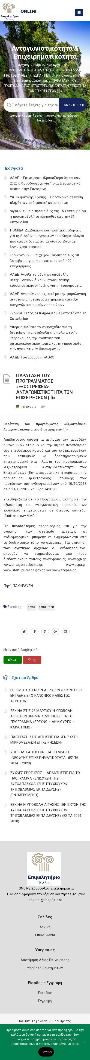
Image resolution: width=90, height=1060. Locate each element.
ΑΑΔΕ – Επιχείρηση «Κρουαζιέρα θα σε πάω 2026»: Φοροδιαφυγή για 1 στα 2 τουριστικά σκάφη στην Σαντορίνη (45, 183)
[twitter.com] (24, 632)
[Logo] (45, 871)
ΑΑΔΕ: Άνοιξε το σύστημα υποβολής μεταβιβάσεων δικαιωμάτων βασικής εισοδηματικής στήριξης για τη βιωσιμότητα (45, 280)
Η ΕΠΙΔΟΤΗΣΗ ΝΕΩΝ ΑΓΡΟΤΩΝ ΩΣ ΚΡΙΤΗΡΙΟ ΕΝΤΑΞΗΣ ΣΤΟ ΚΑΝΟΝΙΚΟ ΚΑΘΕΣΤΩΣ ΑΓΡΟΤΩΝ (46, 695)
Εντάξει (46, 1052)
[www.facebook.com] (35, 632)
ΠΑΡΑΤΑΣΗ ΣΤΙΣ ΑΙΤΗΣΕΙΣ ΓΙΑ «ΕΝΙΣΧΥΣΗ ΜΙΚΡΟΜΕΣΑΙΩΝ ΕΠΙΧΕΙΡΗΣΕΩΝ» (44, 740)
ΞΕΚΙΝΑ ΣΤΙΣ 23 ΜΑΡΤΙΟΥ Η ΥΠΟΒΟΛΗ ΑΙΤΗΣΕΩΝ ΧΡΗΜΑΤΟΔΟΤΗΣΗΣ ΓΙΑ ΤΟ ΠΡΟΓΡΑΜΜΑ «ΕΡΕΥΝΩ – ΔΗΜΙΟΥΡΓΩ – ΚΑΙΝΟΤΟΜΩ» (42, 719)
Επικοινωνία (45, 935)
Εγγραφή (45, 1001)
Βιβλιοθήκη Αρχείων (50, 65)
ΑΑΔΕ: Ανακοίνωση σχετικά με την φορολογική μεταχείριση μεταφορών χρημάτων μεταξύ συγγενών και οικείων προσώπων (48, 299)
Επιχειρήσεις (46, 120)
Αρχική (23, 65)
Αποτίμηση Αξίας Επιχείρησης (45, 960)
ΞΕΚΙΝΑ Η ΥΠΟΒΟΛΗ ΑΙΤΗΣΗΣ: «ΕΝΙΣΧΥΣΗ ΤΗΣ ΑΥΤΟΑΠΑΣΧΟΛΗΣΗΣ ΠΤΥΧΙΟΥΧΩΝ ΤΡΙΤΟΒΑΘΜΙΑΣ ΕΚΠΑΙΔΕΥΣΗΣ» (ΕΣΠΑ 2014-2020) (48, 813)
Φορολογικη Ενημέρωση (62, 115)
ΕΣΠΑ (31, 607)
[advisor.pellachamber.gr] (66, 632)
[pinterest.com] (45, 632)
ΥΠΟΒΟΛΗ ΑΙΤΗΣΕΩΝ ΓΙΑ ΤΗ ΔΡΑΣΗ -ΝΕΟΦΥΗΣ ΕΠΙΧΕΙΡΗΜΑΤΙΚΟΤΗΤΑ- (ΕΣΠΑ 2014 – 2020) (44, 757)
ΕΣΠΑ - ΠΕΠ (41, 75)
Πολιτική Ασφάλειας (32, 1021)
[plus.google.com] (55, 632)
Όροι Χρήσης (61, 1021)
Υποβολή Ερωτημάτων (45, 968)
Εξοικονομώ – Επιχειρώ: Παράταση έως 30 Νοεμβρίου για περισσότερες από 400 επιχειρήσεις (44, 260)
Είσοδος (45, 993)
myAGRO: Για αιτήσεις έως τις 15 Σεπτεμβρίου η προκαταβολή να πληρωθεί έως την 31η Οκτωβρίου (48, 216)
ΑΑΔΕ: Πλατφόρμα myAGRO (32, 357)
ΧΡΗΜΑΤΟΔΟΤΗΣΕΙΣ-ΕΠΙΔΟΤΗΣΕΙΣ (28, 70)
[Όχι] (84, 1044)
